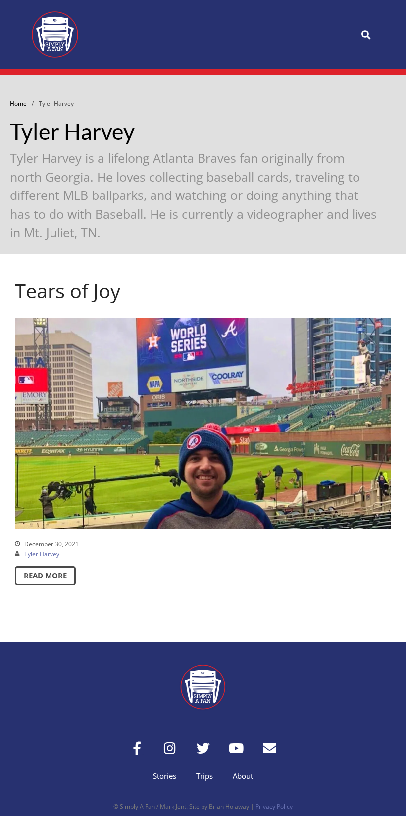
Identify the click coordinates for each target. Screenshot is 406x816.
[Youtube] (236, 748)
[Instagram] (170, 748)
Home (18, 103)
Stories (164, 776)
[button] (366, 35)
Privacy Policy (274, 806)
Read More (45, 575)
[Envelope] (269, 748)
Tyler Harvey (41, 554)
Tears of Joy (67, 290)
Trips (204, 776)
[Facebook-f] (137, 748)
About (243, 776)
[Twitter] (203, 748)
